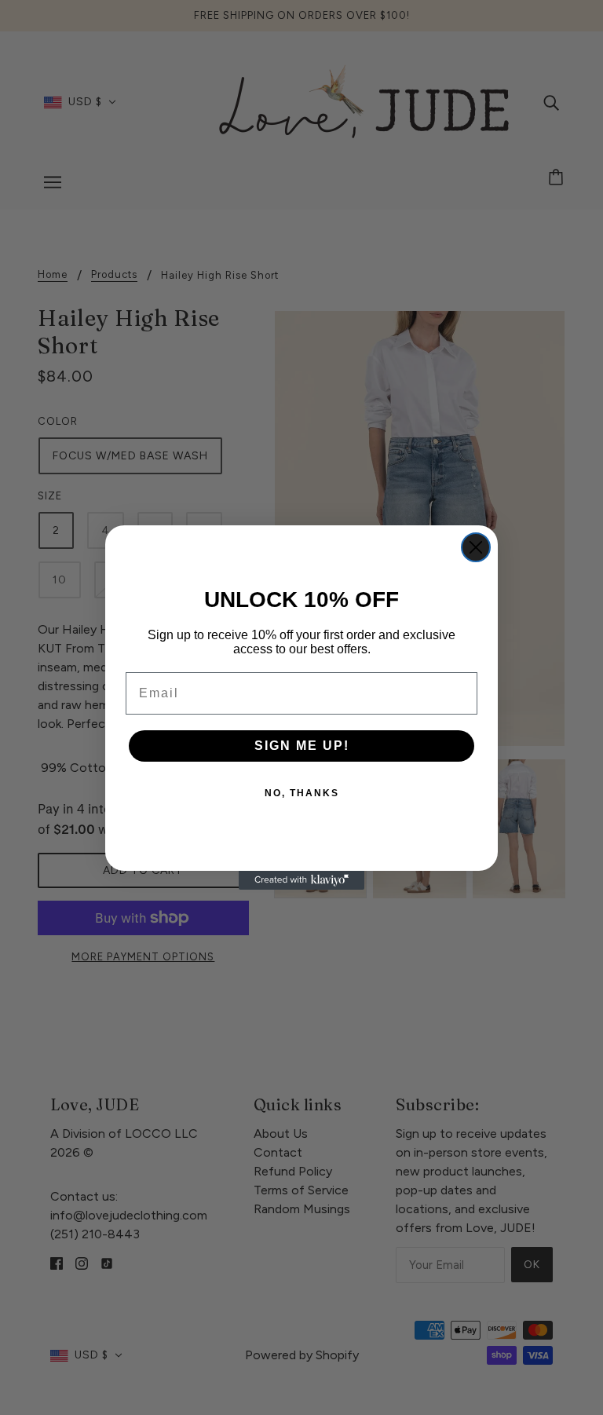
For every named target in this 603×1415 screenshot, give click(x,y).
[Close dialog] (476, 547)
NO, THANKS (302, 793)
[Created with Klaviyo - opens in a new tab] (301, 880)
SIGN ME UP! (301, 745)
